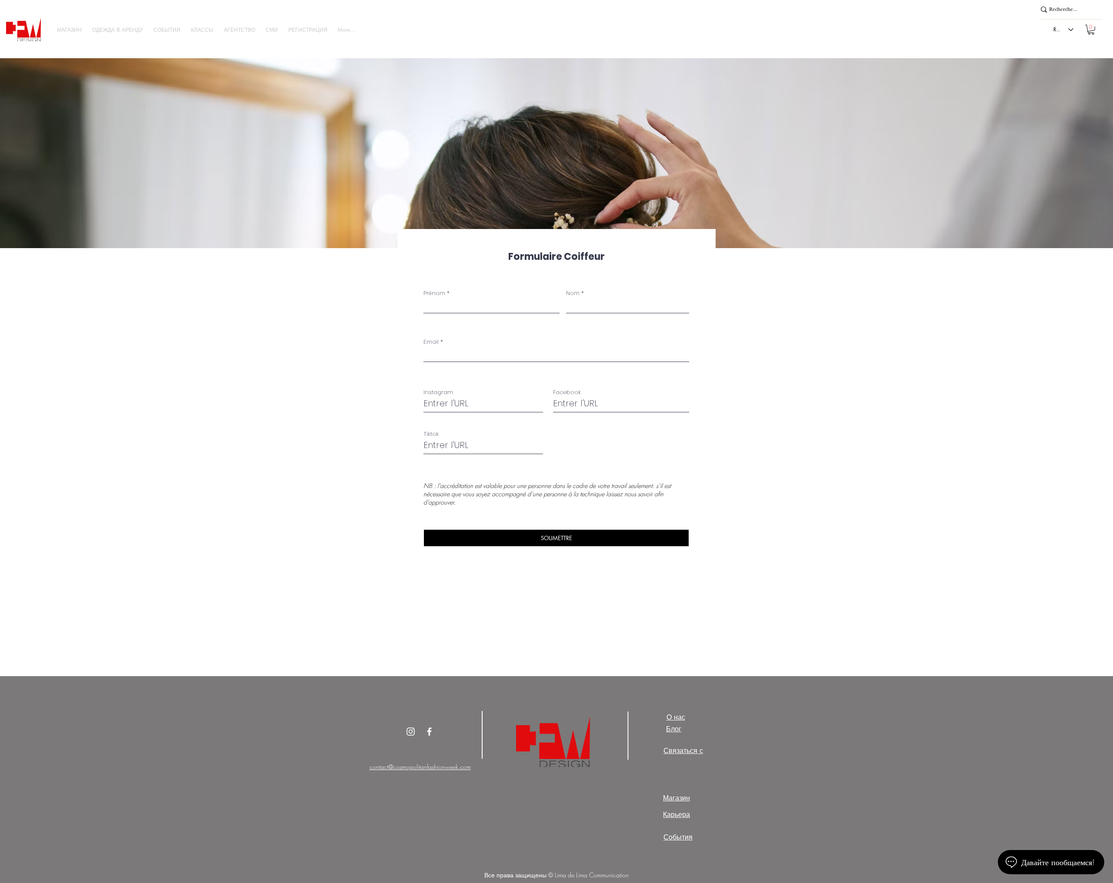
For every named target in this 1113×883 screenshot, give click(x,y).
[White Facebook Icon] (429, 731)
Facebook (567, 392)
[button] (69, 30)
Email (431, 342)
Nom (573, 293)
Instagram (438, 392)
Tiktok (431, 434)
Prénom (434, 293)
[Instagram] (410, 731)
